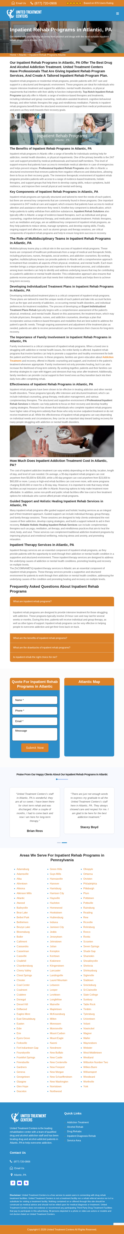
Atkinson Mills (24, 893)
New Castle (56, 1057)
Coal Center (23, 985)
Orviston (87, 879)
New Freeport (57, 1067)
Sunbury (87, 999)
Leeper (53, 990)
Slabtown (88, 980)
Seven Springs (91, 946)
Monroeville (56, 1028)
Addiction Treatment (78, 1122)
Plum (86, 893)
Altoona (21, 888)
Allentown (22, 883)
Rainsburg (89, 907)
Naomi (53, 1043)
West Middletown (92, 1052)
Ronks (86, 936)
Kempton (55, 951)
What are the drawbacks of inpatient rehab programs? (41, 647)
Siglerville (88, 975)
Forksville (22, 1043)
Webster (87, 1048)
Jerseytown (56, 936)
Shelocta (88, 965)
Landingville (56, 975)
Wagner (87, 1033)
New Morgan (57, 1072)
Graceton (21, 1091)
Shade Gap (89, 951)
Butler (20, 936)
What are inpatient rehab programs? (32, 601)
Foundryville (23, 1052)
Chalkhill (21, 961)
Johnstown (56, 941)
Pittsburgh (88, 888)
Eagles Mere (23, 1014)
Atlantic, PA (20, 1175)
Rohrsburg (89, 927)
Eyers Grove (23, 1038)
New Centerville (58, 1062)
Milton (53, 1019)
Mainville (55, 1004)
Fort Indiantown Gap (27, 1048)
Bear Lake (22, 912)
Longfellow (56, 999)
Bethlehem (22, 922)
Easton (20, 1023)
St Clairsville (90, 990)
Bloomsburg (23, 932)
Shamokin (88, 956)
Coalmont (22, 990)
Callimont (22, 941)
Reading (88, 912)
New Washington (59, 1081)
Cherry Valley (24, 970)
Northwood (56, 1091)
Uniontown (89, 1019)
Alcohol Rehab (75, 1127)
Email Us (21, 3)
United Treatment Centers (60, 1229)
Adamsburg (23, 869)
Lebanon (54, 985)
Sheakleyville (90, 961)
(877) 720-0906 (45, 3)
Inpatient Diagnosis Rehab (81, 1136)
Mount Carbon (57, 1033)
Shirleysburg (90, 970)
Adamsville (23, 874)
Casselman (23, 951)
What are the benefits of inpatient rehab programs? (40, 638)
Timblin (87, 1009)
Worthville (88, 1081)
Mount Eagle (57, 1038)
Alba (19, 879)
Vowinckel (88, 1028)
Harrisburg (55, 888)
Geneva (21, 1072)
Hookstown (56, 912)
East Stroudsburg (26, 1019)
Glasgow (21, 1081)
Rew (85, 917)
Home (13, 55)
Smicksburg (89, 985)
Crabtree (21, 994)
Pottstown (88, 898)
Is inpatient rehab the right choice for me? (35, 657)
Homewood (56, 907)
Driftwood (22, 1009)
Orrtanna (88, 874)
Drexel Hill (22, 1004)
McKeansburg (57, 1014)
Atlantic (23, 55)
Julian (53, 946)
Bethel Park (23, 917)
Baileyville (22, 907)
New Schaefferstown (61, 1077)
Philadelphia (90, 883)
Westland (88, 1057)
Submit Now (35, 747)
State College (90, 994)
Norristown (56, 1086)
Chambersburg (25, 965)
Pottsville (88, 903)
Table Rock (89, 1004)
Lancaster (55, 970)
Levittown (55, 994)
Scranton (88, 941)
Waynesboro (90, 1043)
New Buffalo (56, 1052)
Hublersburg (56, 917)
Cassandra (22, 946)
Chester (21, 980)
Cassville (22, 956)
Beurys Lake (23, 927)
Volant (86, 1023)
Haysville (55, 898)
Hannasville (56, 879)
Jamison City (57, 927)
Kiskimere (55, 961)
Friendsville (23, 1062)
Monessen (55, 1023)
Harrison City (57, 893)
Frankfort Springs (26, 1057)
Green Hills (56, 869)
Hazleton (55, 903)
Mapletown (56, 1009)
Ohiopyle (88, 869)
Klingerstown (57, 965)
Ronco (86, 932)
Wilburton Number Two (95, 1062)
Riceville (88, 922)
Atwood (21, 903)
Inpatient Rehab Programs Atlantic (47, 55)
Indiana (54, 922)
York (85, 1086)
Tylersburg (89, 1014)
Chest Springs (24, 975)
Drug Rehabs (74, 1131)
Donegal (21, 999)
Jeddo (53, 932)
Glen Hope (22, 1086)
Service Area (74, 1140)
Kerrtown (55, 956)
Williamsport (90, 1072)
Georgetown (23, 1077)
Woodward (89, 1077)
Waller (86, 1038)
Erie (19, 1033)
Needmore (55, 1048)
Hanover (54, 883)
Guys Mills (55, 874)
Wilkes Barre (90, 1067)
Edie (19, 1028)
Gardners (22, 1067)
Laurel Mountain (58, 980)
